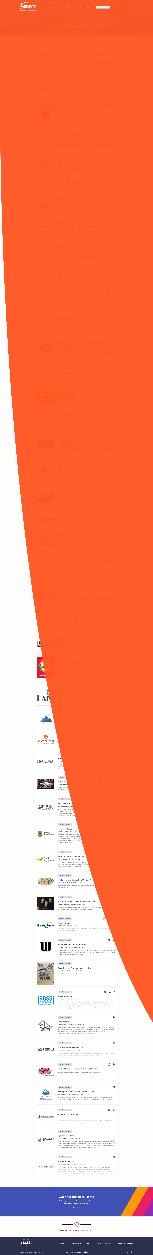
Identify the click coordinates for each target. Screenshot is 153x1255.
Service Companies (103, 7)
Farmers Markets (83, 7)
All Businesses (60, 1243)
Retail (68, 7)
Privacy (42, 1252)
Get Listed (76, 1207)
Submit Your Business (123, 7)
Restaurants (55, 7)
